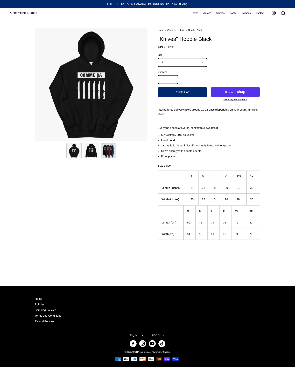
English (134, 335)
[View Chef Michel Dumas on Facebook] (133, 343)
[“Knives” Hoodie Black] (74, 150)
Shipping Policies (45, 310)
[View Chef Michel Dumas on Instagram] (142, 343)
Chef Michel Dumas (23, 13)
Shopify (166, 352)
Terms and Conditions (48, 315)
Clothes (171, 30)
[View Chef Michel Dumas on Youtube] (152, 343)
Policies (40, 304)
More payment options (235, 99)
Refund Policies (44, 321)
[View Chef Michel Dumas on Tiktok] (161, 343)
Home (161, 30)
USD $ (155, 335)
